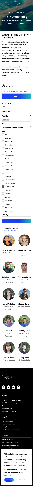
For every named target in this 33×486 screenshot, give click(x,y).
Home (9, 12)
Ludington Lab (10, 183)
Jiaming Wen (24, 331)
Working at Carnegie (7, 439)
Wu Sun (8, 331)
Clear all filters (10, 230)
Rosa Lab (8, 190)
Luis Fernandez (8, 277)
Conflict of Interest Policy (8, 424)
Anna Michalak (9, 304)
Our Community (19, 12)
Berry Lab (8, 138)
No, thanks (20, 480)
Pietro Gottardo (24, 277)
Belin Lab (8, 134)
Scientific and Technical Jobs (10, 442)
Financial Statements (7, 421)
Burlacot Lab (9, 148)
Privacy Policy (5, 427)
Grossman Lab (10, 179)
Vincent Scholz (24, 304)
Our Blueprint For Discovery (9, 411)
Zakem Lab (9, 207)
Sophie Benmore (24, 250)
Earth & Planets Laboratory (9, 403)
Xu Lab (7, 204)
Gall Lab (8, 176)
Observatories (6, 406)
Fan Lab (8, 172)
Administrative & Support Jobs (10, 445)
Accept (9, 480)
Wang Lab (8, 200)
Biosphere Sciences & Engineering (11, 400)
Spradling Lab (9, 193)
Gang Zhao (24, 357)
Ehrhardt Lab (9, 169)
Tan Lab (8, 197)
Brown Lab (8, 152)
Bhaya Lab (8, 141)
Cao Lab (8, 159)
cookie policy (9, 475)
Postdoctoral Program (8, 448)
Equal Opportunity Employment (10, 430)
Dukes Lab (8, 166)
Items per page (8, 103)
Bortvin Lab (9, 145)
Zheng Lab (8, 211)
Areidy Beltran (9, 250)
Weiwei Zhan (8, 357)
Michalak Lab (9, 186)
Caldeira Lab (9, 155)
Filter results (16, 221)
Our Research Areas (7, 408)
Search (7, 86)
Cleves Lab (9, 162)
